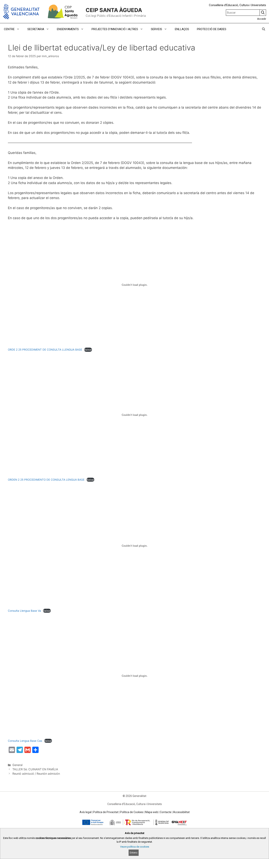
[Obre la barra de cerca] (263, 29)
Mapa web (151, 812)
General (17, 765)
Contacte (165, 812)
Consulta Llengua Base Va (24, 610)
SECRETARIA (35, 29)
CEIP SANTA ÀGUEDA (114, 10)
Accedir (261, 18)
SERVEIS (156, 29)
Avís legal (85, 812)
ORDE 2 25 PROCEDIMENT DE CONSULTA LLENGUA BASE (45, 349)
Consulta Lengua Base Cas (25, 740)
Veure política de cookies (134, 846)
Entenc (133, 852)
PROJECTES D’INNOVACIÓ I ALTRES (115, 29)
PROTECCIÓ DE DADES (211, 29)
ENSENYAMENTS (68, 29)
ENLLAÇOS (182, 29)
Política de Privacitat (105, 812)
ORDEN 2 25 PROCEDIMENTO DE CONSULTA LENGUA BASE (46, 479)
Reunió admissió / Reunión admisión (36, 773)
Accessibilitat (181, 812)
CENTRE (9, 29)
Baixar (88, 349)
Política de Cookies (131, 812)
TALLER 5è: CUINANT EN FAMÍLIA (35, 769)
